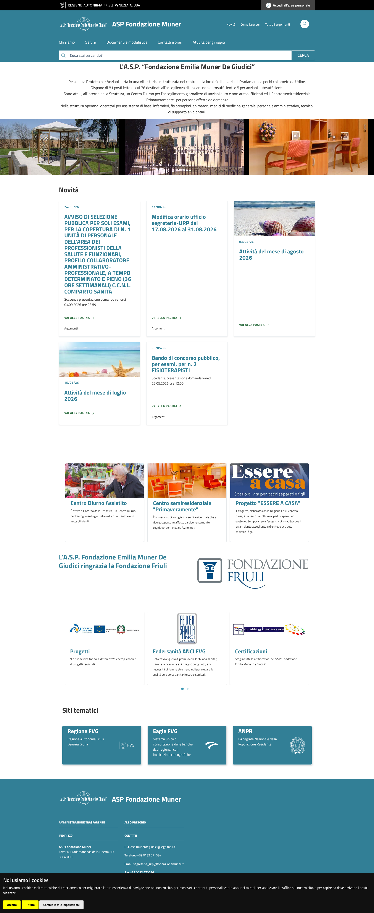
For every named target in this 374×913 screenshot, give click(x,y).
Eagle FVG (165, 731)
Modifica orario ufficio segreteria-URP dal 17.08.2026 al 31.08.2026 (184, 222)
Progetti (80, 651)
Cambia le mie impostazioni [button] (61, 904)
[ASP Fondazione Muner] (84, 798)
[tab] (182, 689)
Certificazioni (251, 651)
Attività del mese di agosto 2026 (271, 254)
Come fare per (250, 24)
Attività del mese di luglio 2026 (95, 395)
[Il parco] (62, 147)
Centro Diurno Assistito (99, 503)
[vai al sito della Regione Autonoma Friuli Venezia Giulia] (101, 5)
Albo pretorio (135, 822)
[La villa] (187, 147)
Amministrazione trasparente (82, 822)
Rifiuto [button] (30, 904)
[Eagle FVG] (212, 745)
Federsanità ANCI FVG (179, 651)
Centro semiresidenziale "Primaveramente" (182, 506)
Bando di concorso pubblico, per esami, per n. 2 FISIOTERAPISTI (186, 363)
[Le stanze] (311, 147)
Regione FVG (83, 731)
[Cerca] (304, 24)
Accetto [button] (12, 904)
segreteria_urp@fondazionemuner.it (158, 863)
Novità (230, 24)
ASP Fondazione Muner (146, 799)
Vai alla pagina (77, 317)
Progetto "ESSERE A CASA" (267, 503)
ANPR (245, 731)
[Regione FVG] (127, 745)
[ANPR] (298, 745)
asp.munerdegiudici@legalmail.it (153, 846)
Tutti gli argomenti (277, 24)
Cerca (303, 55)
